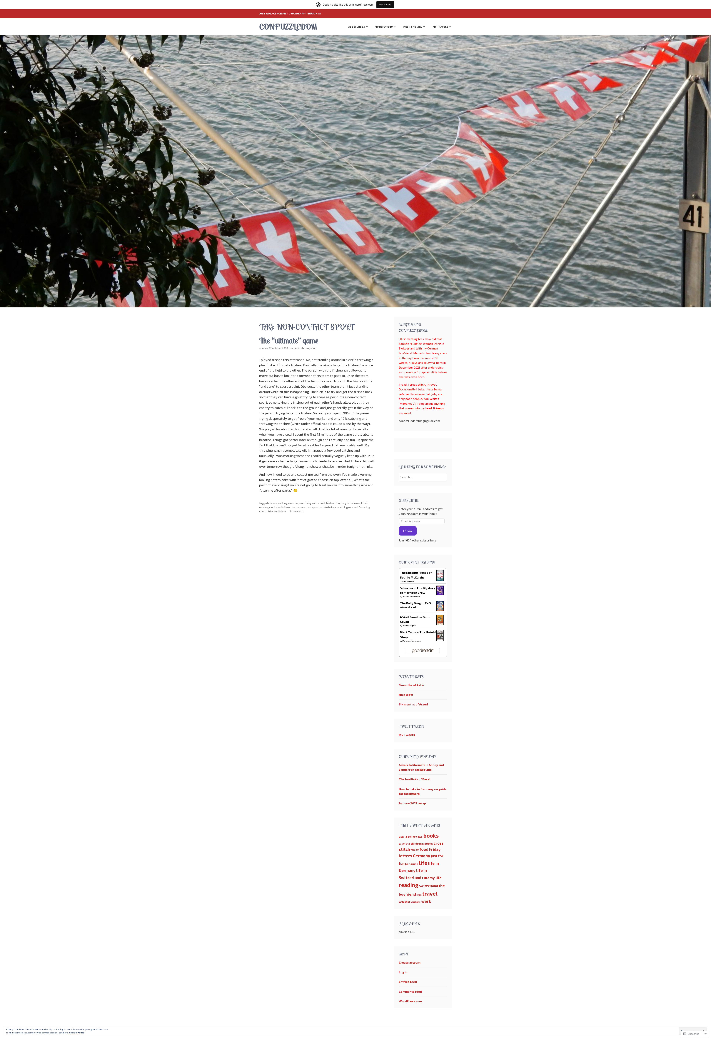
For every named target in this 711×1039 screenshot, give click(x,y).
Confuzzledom (288, 27)
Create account (409, 962)
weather (404, 901)
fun (338, 503)
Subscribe (409, 500)
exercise (293, 503)
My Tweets (407, 734)
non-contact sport (307, 507)
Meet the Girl (412, 26)
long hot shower (350, 503)
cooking (282, 503)
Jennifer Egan (409, 625)
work (426, 901)
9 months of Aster (412, 685)
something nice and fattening (352, 507)
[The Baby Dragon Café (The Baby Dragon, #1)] (440, 610)
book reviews (414, 836)
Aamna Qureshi (409, 607)
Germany (421, 855)
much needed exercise (282, 507)
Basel (402, 836)
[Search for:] (423, 477)
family (415, 849)
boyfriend (404, 843)
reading (408, 885)
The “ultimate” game (288, 340)
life (303, 348)
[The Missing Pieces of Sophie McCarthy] (440, 580)
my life (436, 877)
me (307, 348)
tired (419, 895)
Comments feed (410, 991)
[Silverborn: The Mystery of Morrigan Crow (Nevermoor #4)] (440, 594)
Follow (407, 531)
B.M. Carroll (408, 581)
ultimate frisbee (276, 511)
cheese (272, 503)
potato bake (327, 507)
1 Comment (296, 511)
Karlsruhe (411, 863)
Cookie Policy (76, 1032)
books (431, 835)
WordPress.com (410, 1001)
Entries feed (408, 981)
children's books (421, 843)
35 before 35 (356, 26)
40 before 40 (384, 26)
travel (430, 893)
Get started (385, 4)
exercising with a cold (312, 503)
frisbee (330, 503)
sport (313, 348)
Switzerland (428, 886)
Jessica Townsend (411, 596)
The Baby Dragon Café (416, 603)
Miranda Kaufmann (411, 641)
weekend (415, 902)
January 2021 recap (412, 803)
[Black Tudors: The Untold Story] (440, 639)
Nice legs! (406, 694)
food (423, 849)
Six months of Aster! (413, 704)
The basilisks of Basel (414, 779)
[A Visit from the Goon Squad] (440, 624)
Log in (403, 972)
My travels (440, 26)
